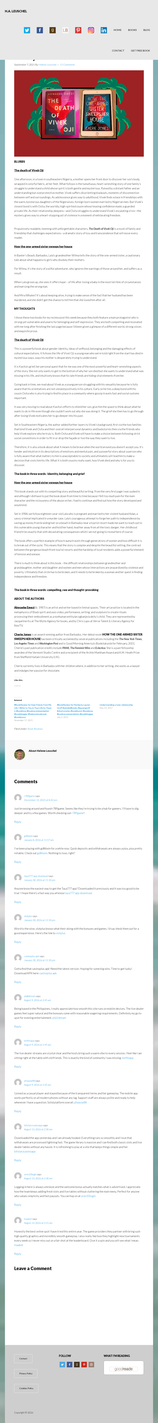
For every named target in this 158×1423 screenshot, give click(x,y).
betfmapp (29, 1040)
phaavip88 (29, 1080)
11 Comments (67, 64)
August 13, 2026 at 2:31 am (38, 1222)
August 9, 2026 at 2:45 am (37, 1000)
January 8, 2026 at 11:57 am (39, 839)
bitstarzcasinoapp (33, 1125)
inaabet (28, 1218)
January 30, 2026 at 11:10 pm (39, 879)
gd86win (28, 835)
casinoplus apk (31, 956)
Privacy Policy (25, 1373)
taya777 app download (36, 875)
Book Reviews (35, 728)
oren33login (30, 1174)
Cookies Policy (26, 1388)
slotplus (28, 916)
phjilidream (29, 996)
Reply (17, 821)
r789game (29, 795)
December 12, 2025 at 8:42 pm (40, 799)
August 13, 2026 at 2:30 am (38, 1129)
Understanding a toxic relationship (116, 704)
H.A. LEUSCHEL (16, 11)
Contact (23, 1358)
